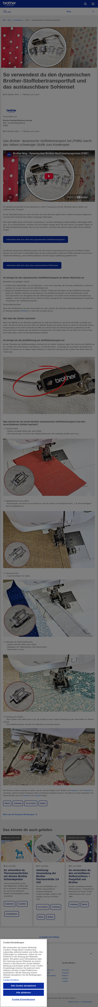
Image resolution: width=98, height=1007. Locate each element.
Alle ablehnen (23, 993)
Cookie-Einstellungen (23, 999)
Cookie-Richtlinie (11, 980)
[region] (23, 973)
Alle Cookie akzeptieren (23, 986)
